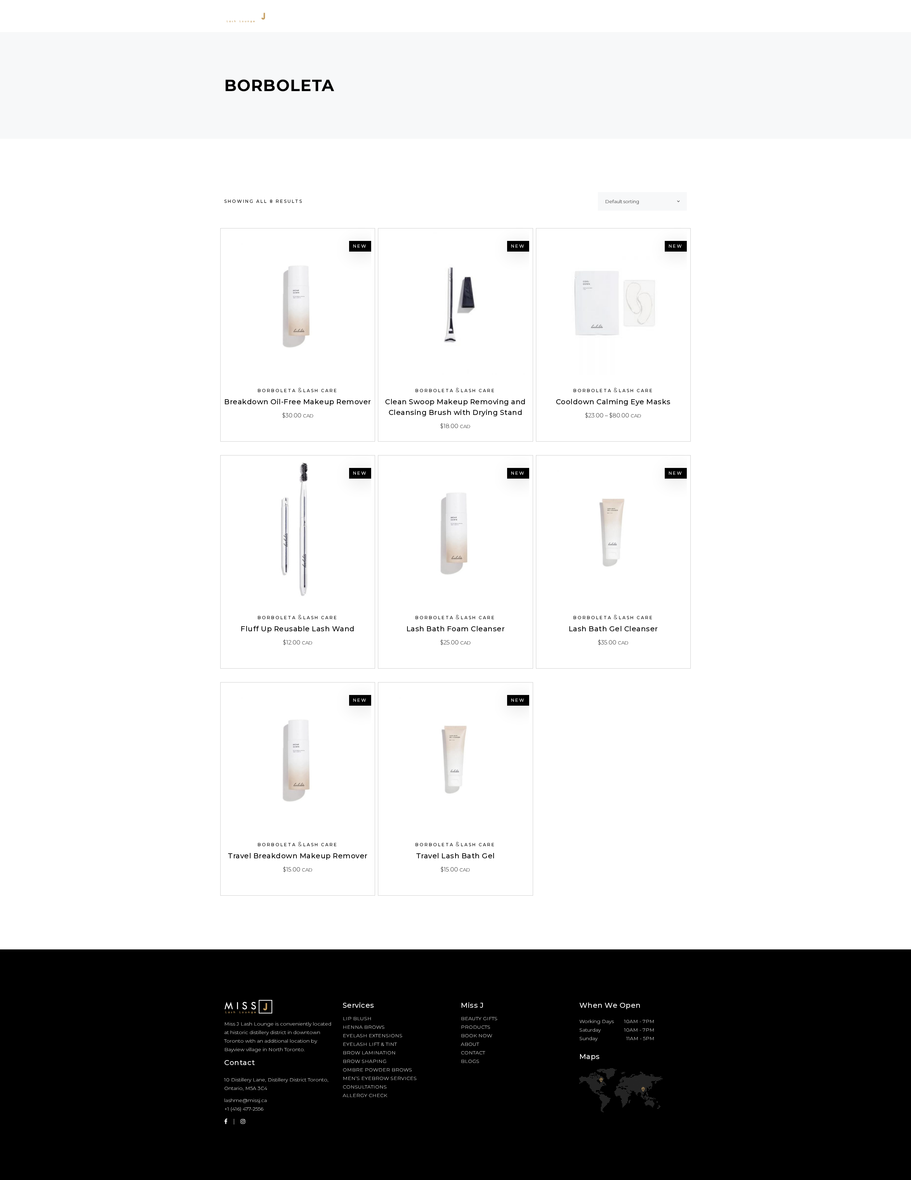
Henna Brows (364, 1027)
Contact (473, 1052)
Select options (613, 415)
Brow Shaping (364, 1061)
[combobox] (642, 201)
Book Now (476, 1035)
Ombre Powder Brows (377, 1069)
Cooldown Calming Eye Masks (613, 401)
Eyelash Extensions (372, 1035)
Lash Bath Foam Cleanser (455, 629)
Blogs (470, 1061)
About (470, 1044)
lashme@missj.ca (245, 1100)
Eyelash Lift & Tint (370, 1044)
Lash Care (320, 390)
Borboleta (277, 390)
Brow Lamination (369, 1052)
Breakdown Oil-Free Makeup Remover (297, 401)
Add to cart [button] (298, 415)
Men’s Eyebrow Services (380, 1078)
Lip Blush (357, 1018)
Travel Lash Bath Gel (455, 856)
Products (475, 1027)
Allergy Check (365, 1095)
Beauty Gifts (479, 1018)
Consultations (365, 1087)
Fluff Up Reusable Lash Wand (298, 629)
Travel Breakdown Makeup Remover (298, 856)
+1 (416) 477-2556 (243, 1109)
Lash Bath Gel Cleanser (613, 629)
